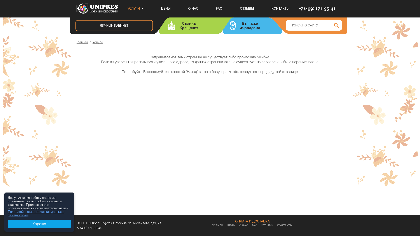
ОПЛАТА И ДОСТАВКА (252, 221)
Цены (166, 8)
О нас (193, 8)
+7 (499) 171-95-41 (317, 8)
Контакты (280, 8)
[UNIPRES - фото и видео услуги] (97, 8)
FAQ (219, 8)
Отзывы (247, 8)
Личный (114, 25)
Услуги (134, 8)
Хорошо (39, 224)
